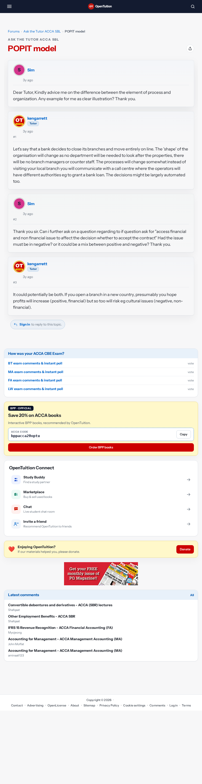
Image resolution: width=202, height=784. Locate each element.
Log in (173, 705)
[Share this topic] (190, 48)
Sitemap (89, 705)
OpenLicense (57, 705)
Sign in (24, 324)
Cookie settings (134, 705)
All (192, 595)
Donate (185, 549)
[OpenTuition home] (101, 6)
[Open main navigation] (9, 6)
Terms (186, 705)
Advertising (35, 705)
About (74, 705)
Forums (13, 31)
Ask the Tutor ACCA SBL (42, 31)
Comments (157, 705)
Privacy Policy (109, 705)
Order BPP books (101, 447)
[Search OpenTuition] (192, 6)
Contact (17, 705)
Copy (183, 434)
